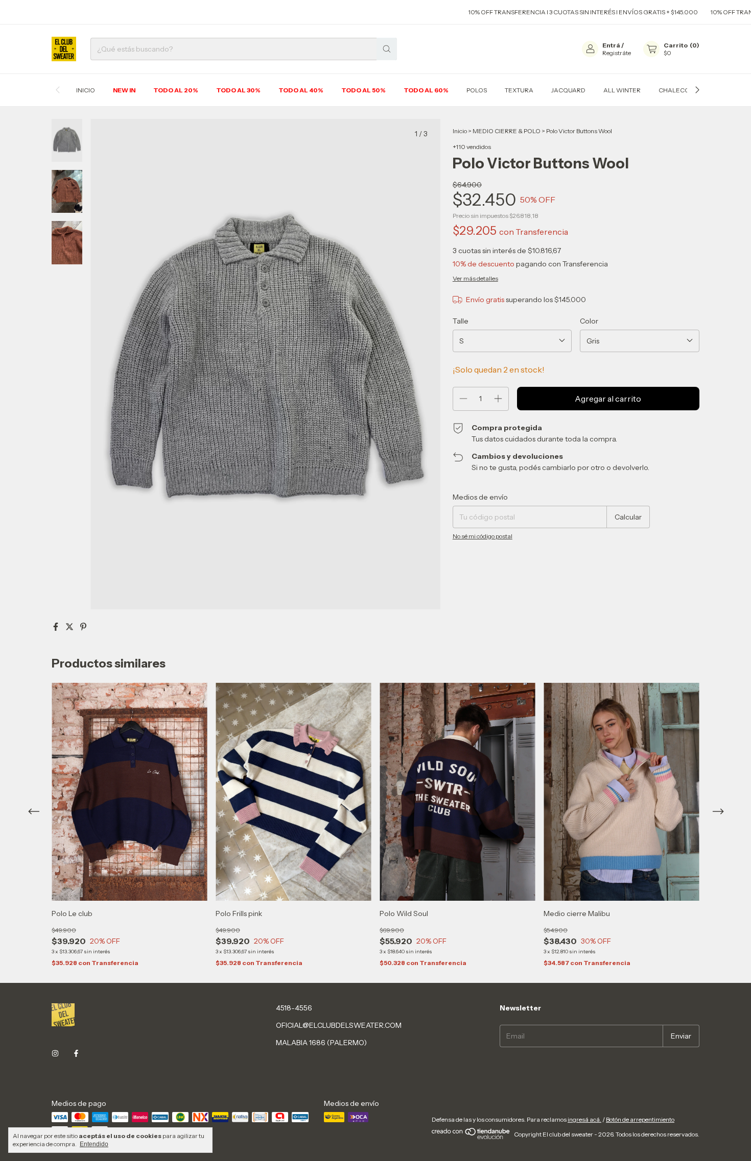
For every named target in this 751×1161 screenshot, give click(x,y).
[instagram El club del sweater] (55, 1053)
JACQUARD (568, 90)
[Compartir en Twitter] (70, 627)
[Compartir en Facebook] (56, 627)
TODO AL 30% (238, 90)
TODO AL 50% (363, 90)
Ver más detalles (475, 278)
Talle (460, 321)
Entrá (611, 45)
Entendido (94, 1144)
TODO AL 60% (426, 90)
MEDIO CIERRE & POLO (507, 131)
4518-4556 (294, 1007)
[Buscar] (387, 49)
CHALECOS (676, 90)
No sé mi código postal (482, 536)
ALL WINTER (622, 90)
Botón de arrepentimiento (640, 1119)
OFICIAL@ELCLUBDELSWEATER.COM (339, 1025)
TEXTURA (519, 90)
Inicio (460, 131)
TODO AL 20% (175, 90)
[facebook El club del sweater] (76, 1053)
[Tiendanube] (471, 1137)
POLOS (476, 90)
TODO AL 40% (300, 90)
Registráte (616, 53)
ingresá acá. (584, 1119)
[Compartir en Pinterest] (83, 627)
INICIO (85, 90)
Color (589, 321)
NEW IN (124, 90)
